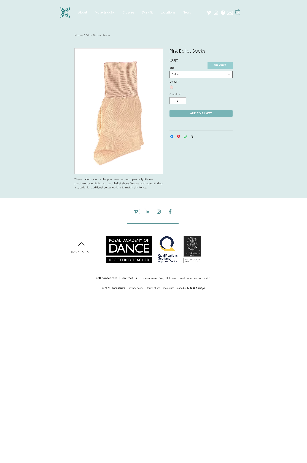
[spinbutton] (178, 101)
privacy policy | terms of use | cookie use (151, 288)
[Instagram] (216, 12)
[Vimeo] (209, 12)
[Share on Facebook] (172, 136)
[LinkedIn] (147, 211)
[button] (237, 12)
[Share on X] (192, 136)
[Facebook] (223, 12)
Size (173, 67)
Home (78, 35)
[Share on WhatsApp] (185, 136)
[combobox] (201, 74)
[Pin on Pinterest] (178, 136)
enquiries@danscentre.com (156, 297)
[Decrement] (172, 101)
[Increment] (183, 101)
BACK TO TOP (81, 251)
